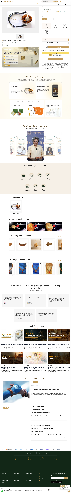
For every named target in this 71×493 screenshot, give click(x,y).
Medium (50, 19)
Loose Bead (46, 27)
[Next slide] (61, 219)
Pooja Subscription (5, 482)
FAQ (14, 482)
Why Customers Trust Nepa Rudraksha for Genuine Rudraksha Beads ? (45, 389)
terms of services (57, 50)
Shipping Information (17, 478)
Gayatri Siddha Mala (49, 275)
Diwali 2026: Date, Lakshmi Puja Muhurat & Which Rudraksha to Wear (34, 368)
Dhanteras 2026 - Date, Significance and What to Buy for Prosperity (59, 368)
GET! (66, 477)
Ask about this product (35, 42)
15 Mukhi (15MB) (16, 213)
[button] (11, 146)
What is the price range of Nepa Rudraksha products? (42, 418)
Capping (46, 33)
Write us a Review (28, 478)
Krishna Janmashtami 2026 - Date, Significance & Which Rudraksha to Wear (35, 345)
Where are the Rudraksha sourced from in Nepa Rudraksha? (43, 399)
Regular (44, 19)
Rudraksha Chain (64, 27)
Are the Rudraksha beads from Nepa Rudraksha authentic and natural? (45, 403)
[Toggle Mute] (16, 136)
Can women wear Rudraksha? (37, 431)
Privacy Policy (4, 475)
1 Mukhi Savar (36, 251)
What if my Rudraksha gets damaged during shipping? (42, 442)
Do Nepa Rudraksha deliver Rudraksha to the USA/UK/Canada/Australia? (46, 434)
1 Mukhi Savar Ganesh (49, 251)
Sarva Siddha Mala (22, 275)
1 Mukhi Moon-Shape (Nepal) (23, 251)
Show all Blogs (35, 328)
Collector (56, 19)
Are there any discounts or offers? (38, 422)
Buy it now (55, 53)
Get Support (6, 407)
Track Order (15, 475)
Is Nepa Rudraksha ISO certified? (38, 409)
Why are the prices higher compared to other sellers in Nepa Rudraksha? (46, 415)
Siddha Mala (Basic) (9, 275)
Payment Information (17, 480)
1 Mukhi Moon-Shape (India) (9, 251)
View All (32, 445)
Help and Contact (16, 473)
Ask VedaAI (55, 1)
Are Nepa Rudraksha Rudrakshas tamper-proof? (41, 412)
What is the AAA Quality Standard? (38, 406)
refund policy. (63, 50)
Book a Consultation (5, 480)
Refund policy (4, 473)
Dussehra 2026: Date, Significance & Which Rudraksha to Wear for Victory (10, 368)
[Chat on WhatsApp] (2, 491)
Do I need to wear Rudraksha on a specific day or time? (42, 428)
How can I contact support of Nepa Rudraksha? (41, 425)
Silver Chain (55, 27)
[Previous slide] (59, 219)
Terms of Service (28, 480)
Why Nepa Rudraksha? (29, 473)
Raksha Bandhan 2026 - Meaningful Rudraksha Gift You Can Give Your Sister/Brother (58, 345)
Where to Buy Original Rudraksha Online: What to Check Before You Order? (12, 345)
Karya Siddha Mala (36, 275)
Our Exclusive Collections (6, 478)
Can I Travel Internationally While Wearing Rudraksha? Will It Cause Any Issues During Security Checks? (48, 438)
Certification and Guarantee (30, 475)
